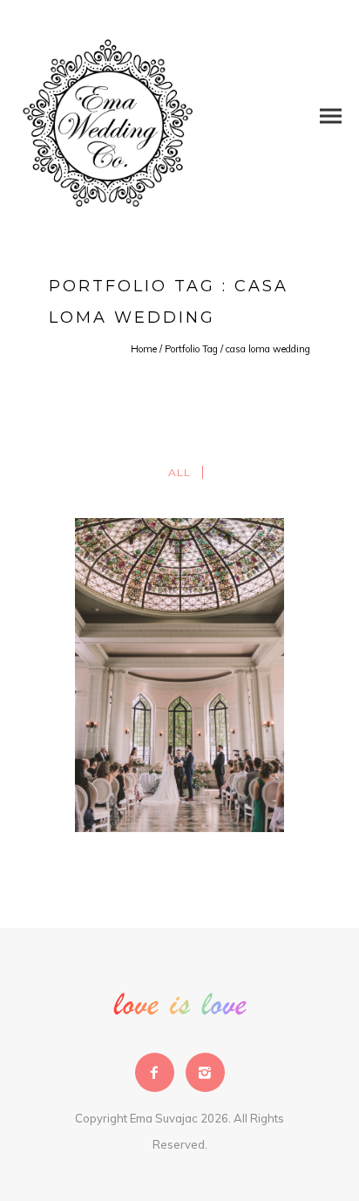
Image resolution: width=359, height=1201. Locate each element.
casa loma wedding (268, 349)
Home (144, 349)
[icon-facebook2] (159, 1072)
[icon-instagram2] (205, 1072)
